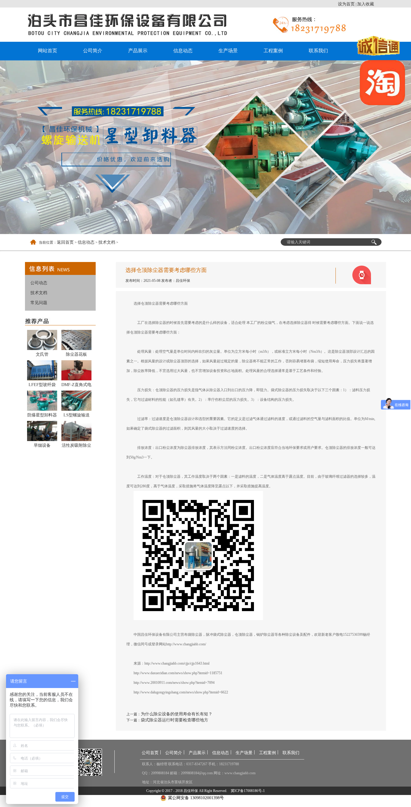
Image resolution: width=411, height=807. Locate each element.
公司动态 (38, 283)
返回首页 (65, 242)
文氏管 (42, 354)
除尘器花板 (76, 354)
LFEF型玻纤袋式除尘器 (42, 385)
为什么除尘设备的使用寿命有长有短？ (176, 714)
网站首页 (47, 50)
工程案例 (273, 50)
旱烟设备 (42, 445)
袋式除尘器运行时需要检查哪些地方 (174, 720)
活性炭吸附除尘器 (76, 446)
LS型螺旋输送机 (76, 416)
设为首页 (346, 4)
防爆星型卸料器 (42, 415)
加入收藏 (365, 4)
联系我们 (318, 50)
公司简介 (92, 50)
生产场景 (228, 50)
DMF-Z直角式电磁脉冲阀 (76, 385)
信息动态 (183, 50)
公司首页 (150, 753)
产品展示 (137, 50)
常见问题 (38, 302)
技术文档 (106, 242)
